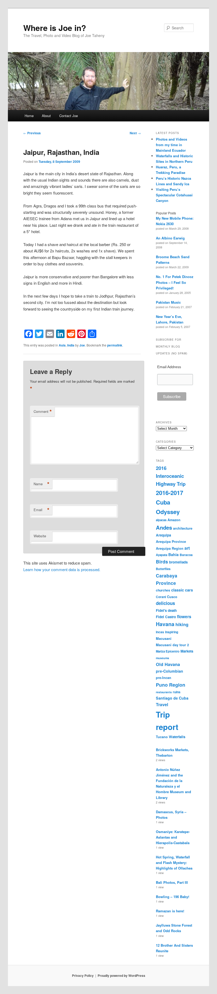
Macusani (163, 638)
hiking (181, 624)
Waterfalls (177, 736)
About (46, 115)
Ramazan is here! (170, 910)
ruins (176, 692)
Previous (32, 133)
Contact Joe (68, 115)
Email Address (169, 367)
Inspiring (171, 632)
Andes (164, 527)
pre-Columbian (169, 671)
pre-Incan (163, 677)
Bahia (173, 554)
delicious (165, 603)
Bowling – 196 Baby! (172, 896)
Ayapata (161, 555)
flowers (184, 616)
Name (41, 484)
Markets (186, 651)
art (187, 548)
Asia (62, 345)
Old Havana (168, 664)
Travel (162, 704)
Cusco (172, 596)
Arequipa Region (169, 548)
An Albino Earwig (170, 238)
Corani (161, 596)
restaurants (164, 692)
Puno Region (170, 684)
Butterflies (163, 569)
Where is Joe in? (54, 27)
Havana (165, 624)
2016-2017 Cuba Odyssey (169, 502)
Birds (162, 561)
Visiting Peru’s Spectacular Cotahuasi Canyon (174, 195)
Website (40, 535)
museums (162, 658)
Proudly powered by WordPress (121, 975)
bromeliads (178, 562)
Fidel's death (166, 610)
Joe (82, 345)
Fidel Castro (166, 616)
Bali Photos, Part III (172, 882)
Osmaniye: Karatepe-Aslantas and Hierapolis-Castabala (173, 837)
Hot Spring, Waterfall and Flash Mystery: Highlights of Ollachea (174, 862)
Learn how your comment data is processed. (61, 569)
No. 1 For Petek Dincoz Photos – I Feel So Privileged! (174, 282)
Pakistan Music (168, 302)
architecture (182, 528)
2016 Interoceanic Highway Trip (171, 476)
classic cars (182, 590)
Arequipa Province (171, 541)
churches (163, 590)
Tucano (162, 736)
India (70, 345)
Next (135, 133)
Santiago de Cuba (172, 698)
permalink (114, 345)
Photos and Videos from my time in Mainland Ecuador (171, 145)
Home (29, 115)
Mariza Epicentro (167, 651)
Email (41, 510)
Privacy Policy (83, 975)
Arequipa (163, 535)
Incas (160, 632)
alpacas (161, 520)
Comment (43, 411)
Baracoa (186, 554)
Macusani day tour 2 (172, 644)
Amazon (174, 519)
